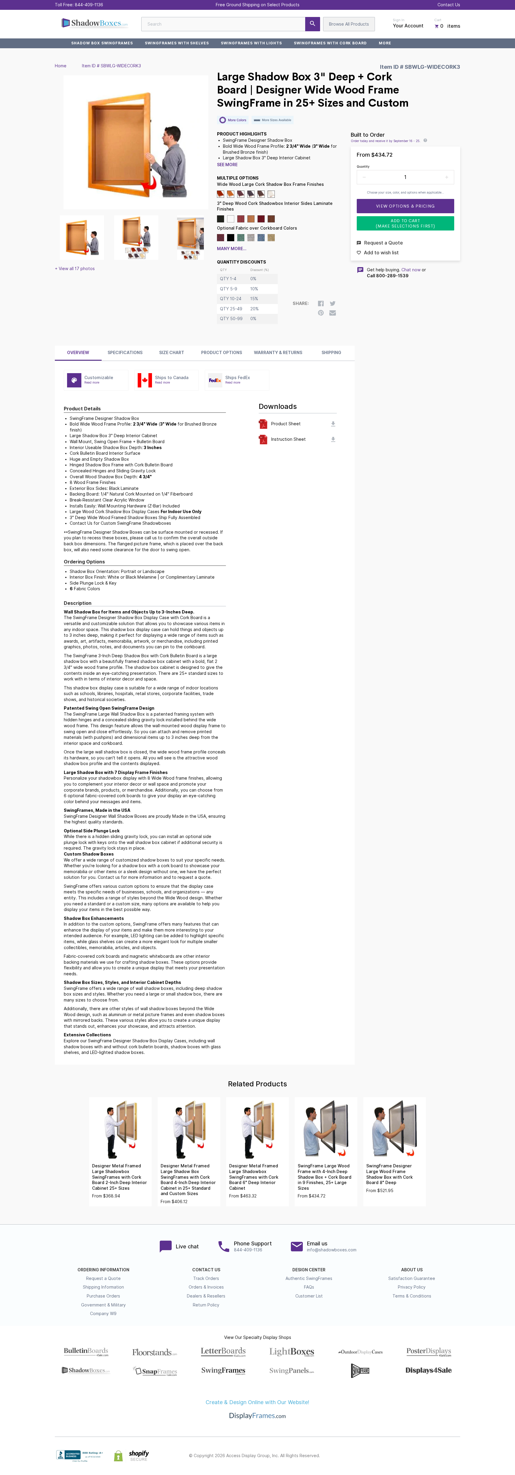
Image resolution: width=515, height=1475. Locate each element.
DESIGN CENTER (308, 1269)
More (385, 43)
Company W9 (103, 1313)
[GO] (312, 24)
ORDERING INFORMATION (103, 1269)
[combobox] (230, 24)
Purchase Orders (103, 1296)
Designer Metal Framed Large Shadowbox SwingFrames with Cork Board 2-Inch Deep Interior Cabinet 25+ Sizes (119, 1177)
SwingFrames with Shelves (177, 43)
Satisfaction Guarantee (411, 1278)
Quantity (363, 166)
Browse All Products (349, 24)
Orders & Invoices (206, 1287)
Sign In (398, 20)
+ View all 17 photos (75, 268)
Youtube (456, 1456)
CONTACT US (206, 1269)
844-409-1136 (89, 4)
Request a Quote (103, 1278)
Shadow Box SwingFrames (102, 43)
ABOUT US (412, 1269)
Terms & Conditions (412, 1296)
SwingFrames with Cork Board (330, 43)
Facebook (404, 1456)
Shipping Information (103, 1287)
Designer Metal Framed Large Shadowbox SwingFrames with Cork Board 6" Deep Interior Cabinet (253, 1177)
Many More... (231, 248)
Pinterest (430, 1456)
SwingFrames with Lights (251, 43)
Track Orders (206, 1278)
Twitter (417, 1456)
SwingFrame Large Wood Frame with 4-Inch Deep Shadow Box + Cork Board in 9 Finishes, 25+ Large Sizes (324, 1177)
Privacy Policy (412, 1287)
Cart (437, 20)
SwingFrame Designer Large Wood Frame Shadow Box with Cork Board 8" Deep (389, 1174)
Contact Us (449, 4)
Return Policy (206, 1305)
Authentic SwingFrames (309, 1278)
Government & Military (103, 1305)
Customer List (309, 1296)
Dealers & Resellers (206, 1296)
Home (60, 65)
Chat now (411, 269)
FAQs (309, 1287)
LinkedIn (443, 1456)
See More (227, 164)
